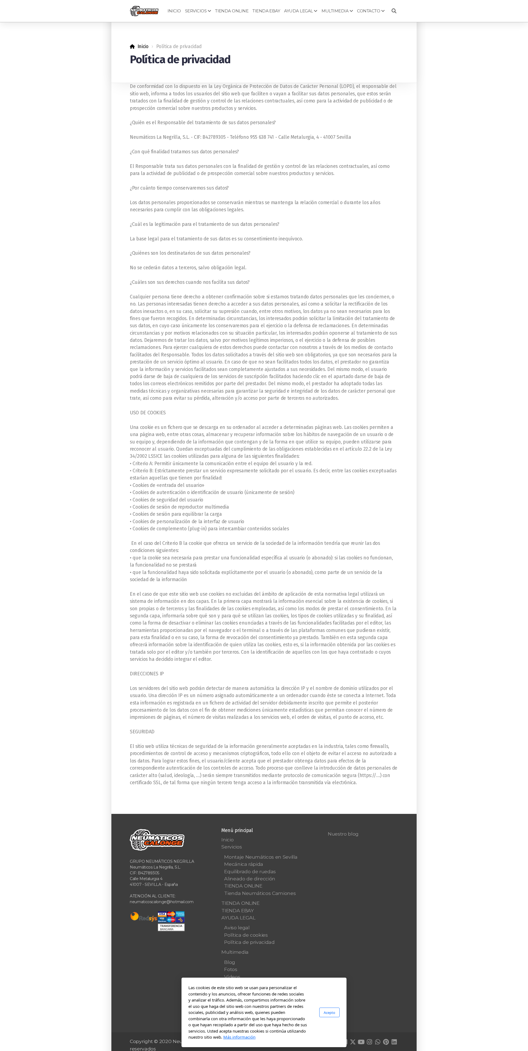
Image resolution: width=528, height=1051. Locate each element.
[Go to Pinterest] (386, 1042)
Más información (239, 1037)
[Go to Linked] (394, 1042)
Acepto (329, 1012)
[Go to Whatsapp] (377, 1042)
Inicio (143, 46)
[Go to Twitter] (353, 1042)
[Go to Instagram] (369, 1042)
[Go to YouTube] (361, 1042)
